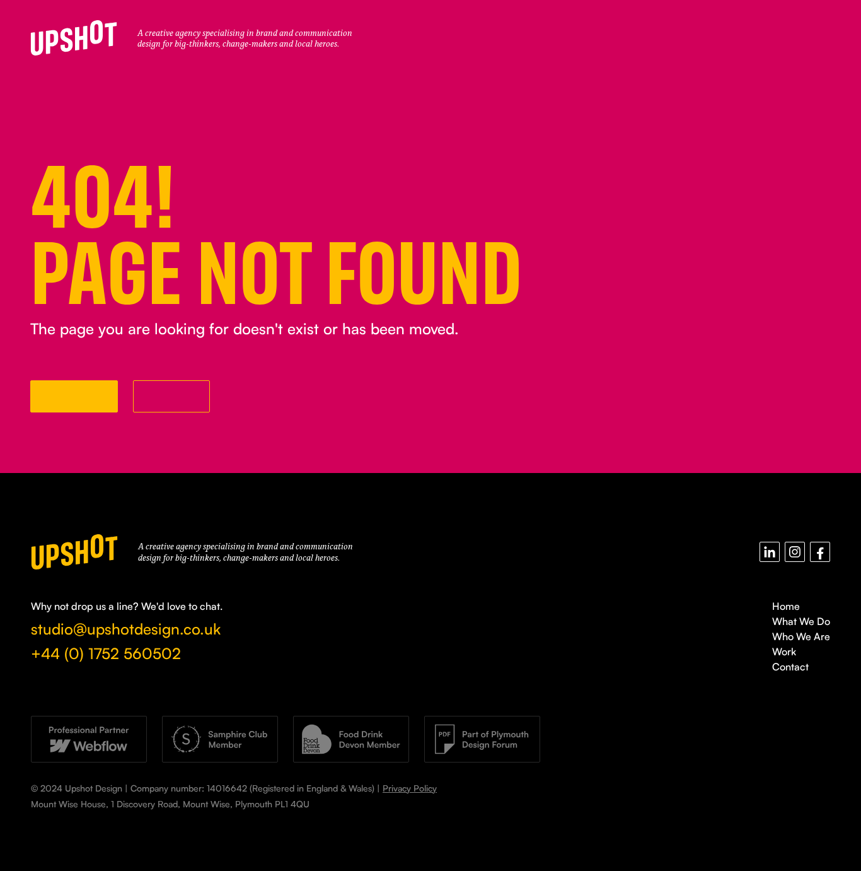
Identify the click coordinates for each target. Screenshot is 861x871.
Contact (790, 666)
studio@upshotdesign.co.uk (126, 628)
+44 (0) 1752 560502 (106, 653)
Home (786, 606)
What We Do (801, 621)
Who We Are (801, 636)
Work (784, 651)
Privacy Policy (410, 788)
